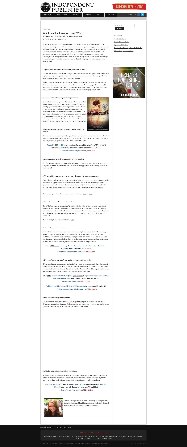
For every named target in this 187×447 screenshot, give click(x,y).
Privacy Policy (58, 427)
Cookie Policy (67, 427)
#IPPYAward (54, 246)
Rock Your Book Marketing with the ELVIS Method (128, 48)
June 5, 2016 (91, 151)
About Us (43, 427)
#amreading (56, 148)
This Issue (47, 15)
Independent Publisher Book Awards (88, 436)
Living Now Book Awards (109, 436)
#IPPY (49, 276)
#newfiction (65, 148)
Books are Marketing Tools (52, 436)
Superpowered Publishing (121, 45)
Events (88, 15)
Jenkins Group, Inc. (68, 436)
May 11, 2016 (92, 289)
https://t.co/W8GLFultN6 (96, 145)
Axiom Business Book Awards (84, 438)
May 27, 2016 (88, 390)
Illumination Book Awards (104, 438)
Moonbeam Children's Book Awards (130, 436)
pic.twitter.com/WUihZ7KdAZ (89, 148)
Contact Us (50, 427)
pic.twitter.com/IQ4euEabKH (95, 286)
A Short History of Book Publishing (124, 51)
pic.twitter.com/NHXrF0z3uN (80, 248)
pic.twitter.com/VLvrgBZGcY (87, 387)
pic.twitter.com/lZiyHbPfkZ (89, 278)
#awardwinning (69, 145)
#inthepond (64, 387)
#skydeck (64, 248)
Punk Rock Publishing (120, 39)
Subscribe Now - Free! (129, 6)
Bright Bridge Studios (141, 443)
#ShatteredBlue (80, 145)
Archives (111, 15)
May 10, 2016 (90, 251)
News (99, 15)
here (84, 194)
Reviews (76, 15)
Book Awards (62, 15)
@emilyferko (78, 276)
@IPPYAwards (72, 278)
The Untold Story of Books (121, 42)
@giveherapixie (92, 384)
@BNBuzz (72, 387)
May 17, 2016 (85, 281)
